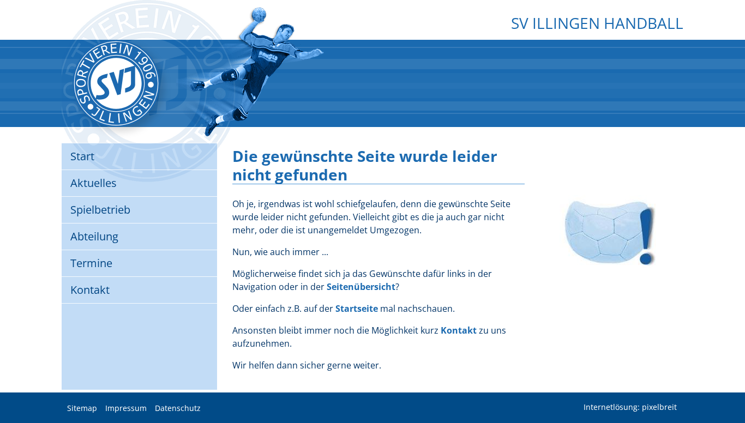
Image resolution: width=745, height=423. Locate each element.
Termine (91, 263)
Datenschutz (178, 408)
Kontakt (90, 289)
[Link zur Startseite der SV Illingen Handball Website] (116, 83)
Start (82, 156)
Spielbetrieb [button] (100, 209)
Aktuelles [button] (93, 183)
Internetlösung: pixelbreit (630, 407)
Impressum (126, 408)
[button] (729, 387)
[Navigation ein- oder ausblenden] (372, 47)
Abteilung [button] (94, 236)
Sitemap (82, 408)
